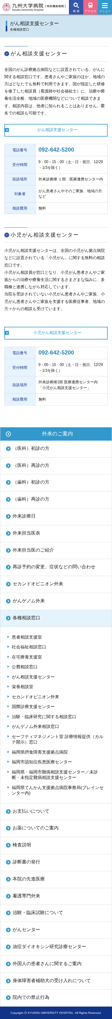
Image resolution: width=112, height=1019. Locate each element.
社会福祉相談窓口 (29, 646)
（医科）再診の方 (31, 465)
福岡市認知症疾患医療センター (42, 761)
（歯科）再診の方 (31, 499)
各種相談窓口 (26, 617)
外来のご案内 (57, 434)
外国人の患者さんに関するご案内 (47, 963)
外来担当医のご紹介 (33, 550)
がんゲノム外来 (29, 600)
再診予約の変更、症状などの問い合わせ (54, 566)
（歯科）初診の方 (31, 482)
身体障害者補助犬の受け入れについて (52, 980)
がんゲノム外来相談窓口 (35, 726)
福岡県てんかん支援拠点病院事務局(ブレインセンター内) (58, 790)
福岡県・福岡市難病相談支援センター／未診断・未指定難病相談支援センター (55, 774)
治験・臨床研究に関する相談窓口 (44, 716)
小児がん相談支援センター (57, 332)
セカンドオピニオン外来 (38, 583)
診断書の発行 (26, 861)
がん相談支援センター (57, 129)
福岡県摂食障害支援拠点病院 (40, 752)
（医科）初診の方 (31, 448)
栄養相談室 (22, 686)
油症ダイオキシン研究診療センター (49, 946)
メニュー (105, 11)
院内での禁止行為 (31, 997)
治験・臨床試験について (38, 912)
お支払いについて (31, 811)
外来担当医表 (26, 533)
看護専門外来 (26, 895)
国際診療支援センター (33, 706)
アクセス (90, 11)
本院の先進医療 (29, 878)
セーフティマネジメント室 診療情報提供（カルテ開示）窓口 (57, 739)
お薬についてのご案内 (36, 827)
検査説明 (22, 844)
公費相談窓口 (25, 666)
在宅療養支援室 (27, 656)
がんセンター (26, 929)
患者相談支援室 (27, 637)
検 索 (76, 11)
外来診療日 (24, 516)
